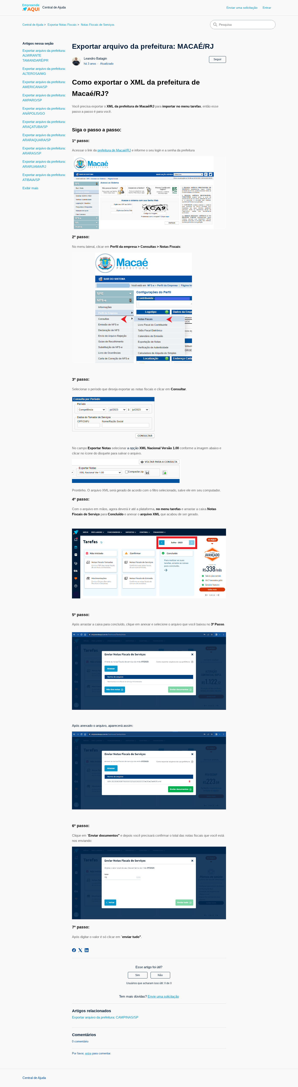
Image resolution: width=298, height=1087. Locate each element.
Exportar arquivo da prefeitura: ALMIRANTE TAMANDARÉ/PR (43, 55)
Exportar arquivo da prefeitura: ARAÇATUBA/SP (43, 124)
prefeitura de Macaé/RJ (114, 150)
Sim (137, 975)
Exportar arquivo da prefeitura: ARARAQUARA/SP (43, 137)
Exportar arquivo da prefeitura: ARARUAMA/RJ (43, 164)
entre (88, 1053)
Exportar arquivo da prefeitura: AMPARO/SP (43, 97)
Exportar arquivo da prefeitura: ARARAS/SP (43, 150)
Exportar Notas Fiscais (62, 24)
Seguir (217, 59)
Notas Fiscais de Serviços (97, 24)
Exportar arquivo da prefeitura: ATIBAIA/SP (43, 177)
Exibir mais (30, 188)
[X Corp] (80, 950)
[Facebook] (74, 950)
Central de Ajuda (32, 24)
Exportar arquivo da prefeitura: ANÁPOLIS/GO (43, 111)
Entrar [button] (267, 7)
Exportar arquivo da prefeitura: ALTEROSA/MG (43, 71)
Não (160, 975)
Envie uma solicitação (163, 996)
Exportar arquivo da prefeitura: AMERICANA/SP (43, 84)
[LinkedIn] (87, 950)
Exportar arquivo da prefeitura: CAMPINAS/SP (105, 1017)
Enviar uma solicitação (241, 7)
